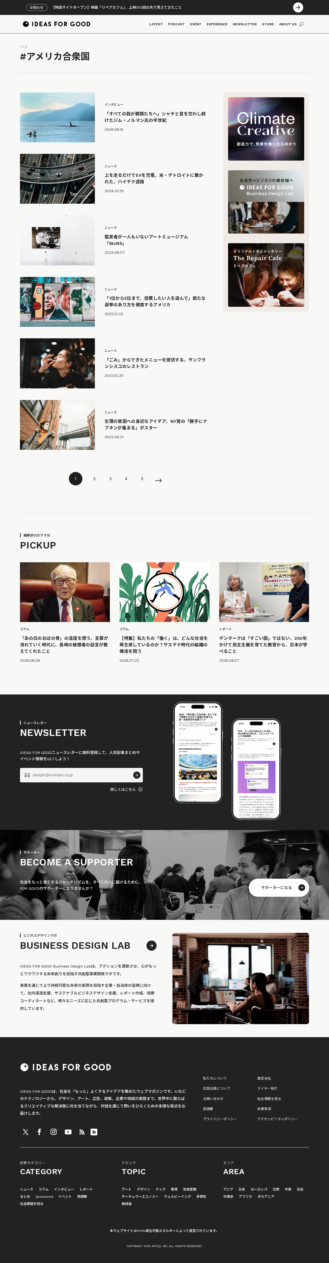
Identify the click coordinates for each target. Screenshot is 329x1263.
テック (161, 1189)
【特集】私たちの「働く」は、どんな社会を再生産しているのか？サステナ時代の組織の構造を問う (163, 645)
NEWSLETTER (245, 24)
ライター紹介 (267, 1088)
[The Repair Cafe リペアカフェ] (266, 305)
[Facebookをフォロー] (39, 1132)
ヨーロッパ (258, 1189)
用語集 (208, 1109)
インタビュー (64, 1189)
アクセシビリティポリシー (277, 1119)
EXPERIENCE (217, 24)
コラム (44, 1189)
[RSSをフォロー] (82, 1132)
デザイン (143, 1189)
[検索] (301, 24)
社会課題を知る (269, 1099)
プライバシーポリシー (220, 1119)
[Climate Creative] (266, 159)
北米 (300, 1189)
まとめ (25, 1196)
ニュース (26, 1189)
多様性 (201, 1196)
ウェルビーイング (177, 1196)
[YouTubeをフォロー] (68, 1132)
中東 (288, 1189)
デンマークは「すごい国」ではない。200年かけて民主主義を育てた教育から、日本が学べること (263, 645)
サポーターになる (276, 887)
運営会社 (264, 1078)
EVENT (195, 24)
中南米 (228, 1196)
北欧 (276, 1189)
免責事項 (264, 1109)
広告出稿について (216, 1088)
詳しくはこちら (123, 789)
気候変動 (190, 1189)
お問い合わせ (213, 1099)
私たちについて (215, 1078)
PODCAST (176, 24)
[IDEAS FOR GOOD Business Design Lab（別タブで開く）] (266, 232)
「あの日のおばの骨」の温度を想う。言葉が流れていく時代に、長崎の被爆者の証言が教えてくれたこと (64, 645)
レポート (86, 1189)
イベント (65, 1196)
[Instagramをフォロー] (53, 1132)
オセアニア (265, 1196)
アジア (228, 1189)
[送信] (136, 775)
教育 (174, 1189)
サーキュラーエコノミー (140, 1196)
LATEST (156, 24)
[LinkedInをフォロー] (94, 1132)
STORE (268, 24)
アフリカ (245, 1196)
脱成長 (127, 1204)
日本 (241, 1189)
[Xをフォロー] (25, 1132)
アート (127, 1189)
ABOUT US (288, 24)
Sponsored (44, 1196)
